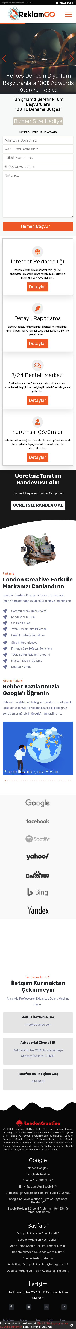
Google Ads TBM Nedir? (38, 1180)
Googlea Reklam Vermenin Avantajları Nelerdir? (38, 1270)
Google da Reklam (38, 1174)
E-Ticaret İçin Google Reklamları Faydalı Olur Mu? (38, 1193)
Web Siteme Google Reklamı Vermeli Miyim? (38, 1246)
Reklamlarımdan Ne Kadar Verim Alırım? (38, 1252)
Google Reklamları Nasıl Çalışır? (38, 1239)
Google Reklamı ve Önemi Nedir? (38, 1233)
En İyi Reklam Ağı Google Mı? (38, 1186)
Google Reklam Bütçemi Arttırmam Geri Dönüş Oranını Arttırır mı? (38, 1210)
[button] (71, 58)
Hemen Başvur (36, 226)
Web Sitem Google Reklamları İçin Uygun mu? (38, 1264)
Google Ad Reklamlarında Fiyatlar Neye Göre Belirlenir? (38, 1200)
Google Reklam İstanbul (38, 1258)
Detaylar (37, 286)
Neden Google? (38, 1168)
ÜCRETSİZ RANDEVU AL (38, 505)
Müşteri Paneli (66, 2)
